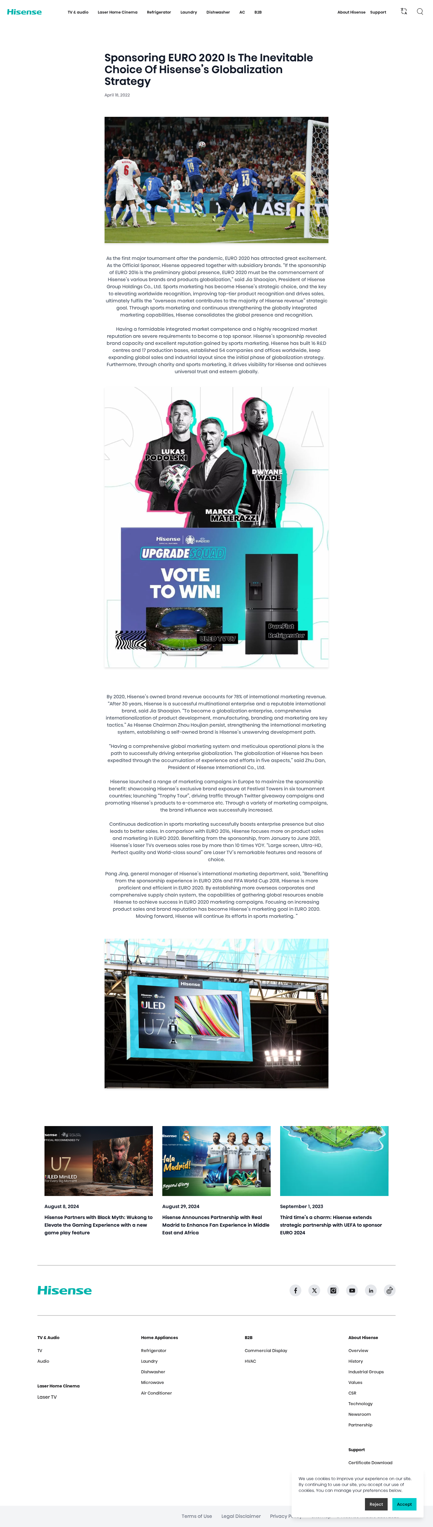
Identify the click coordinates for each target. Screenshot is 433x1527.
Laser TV (47, 1397)
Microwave (152, 1382)
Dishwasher (153, 1372)
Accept (404, 1504)
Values (355, 1382)
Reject (376, 1504)
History (355, 1361)
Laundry (149, 1361)
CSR (352, 1393)
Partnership (360, 1425)
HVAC (250, 1361)
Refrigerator (153, 1351)
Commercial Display (266, 1351)
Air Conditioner (156, 1393)
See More (99, 1185)
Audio (43, 1361)
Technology (360, 1404)
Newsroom (359, 1414)
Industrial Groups (366, 1372)
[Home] (24, 12)
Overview (358, 1351)
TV (39, 1351)
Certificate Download (370, 1463)
